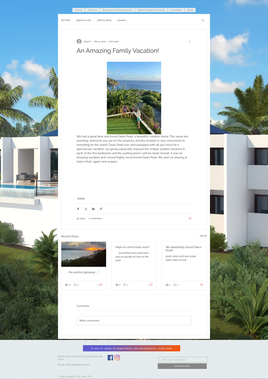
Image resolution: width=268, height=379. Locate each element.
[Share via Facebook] (78, 208)
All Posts (65, 20)
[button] (202, 20)
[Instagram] (117, 357)
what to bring (104, 20)
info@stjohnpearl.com (77, 364)
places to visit (83, 20)
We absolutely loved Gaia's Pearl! (183, 248)
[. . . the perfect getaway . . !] (83, 254)
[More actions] (189, 41)
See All (203, 236)
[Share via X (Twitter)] (85, 208)
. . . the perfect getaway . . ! (82, 272)
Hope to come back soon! (132, 247)
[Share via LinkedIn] (93, 208)
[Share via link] (100, 208)
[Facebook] (110, 357)
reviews (121, 20)
